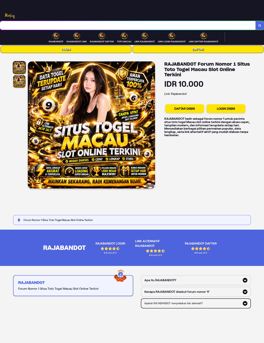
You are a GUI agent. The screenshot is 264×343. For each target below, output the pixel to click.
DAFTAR (198, 49)
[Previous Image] (31, 125)
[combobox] (128, 25)
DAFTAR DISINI (184, 108)
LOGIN (66, 49)
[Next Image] (152, 125)
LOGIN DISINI (226, 108)
